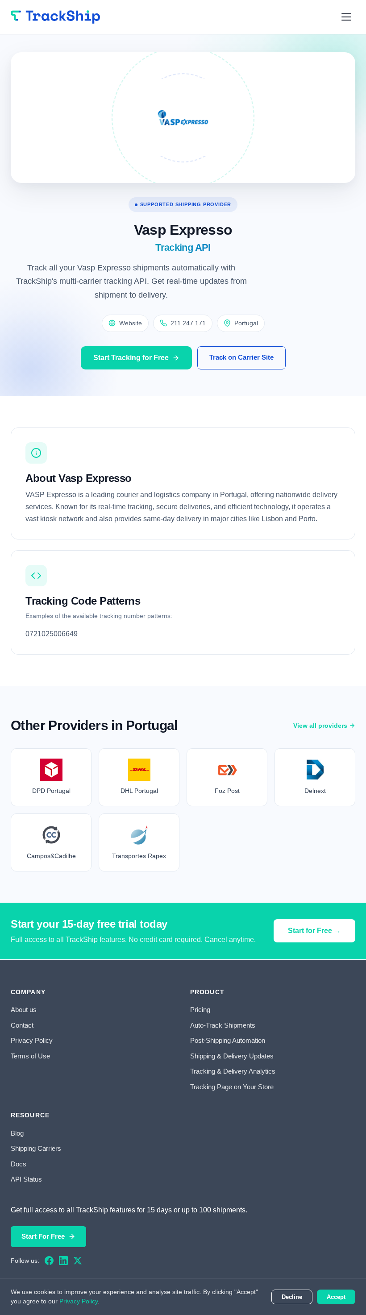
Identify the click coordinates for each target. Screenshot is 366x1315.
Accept (336, 1297)
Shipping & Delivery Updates (232, 1056)
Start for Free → (314, 930)
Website (130, 323)
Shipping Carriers (36, 1148)
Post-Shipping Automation (227, 1040)
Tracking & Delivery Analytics (232, 1071)
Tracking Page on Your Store (232, 1087)
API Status (26, 1179)
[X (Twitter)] (77, 1260)
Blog (17, 1133)
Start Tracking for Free (131, 357)
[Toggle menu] (346, 17)
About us (24, 1009)
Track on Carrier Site (241, 357)
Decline (292, 1297)
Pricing (200, 1009)
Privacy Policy (32, 1040)
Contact (22, 1025)
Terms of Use (30, 1056)
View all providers (320, 725)
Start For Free (43, 1236)
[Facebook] (49, 1260)
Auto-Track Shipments (222, 1025)
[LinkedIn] (63, 1260)
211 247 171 (188, 323)
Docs (18, 1164)
